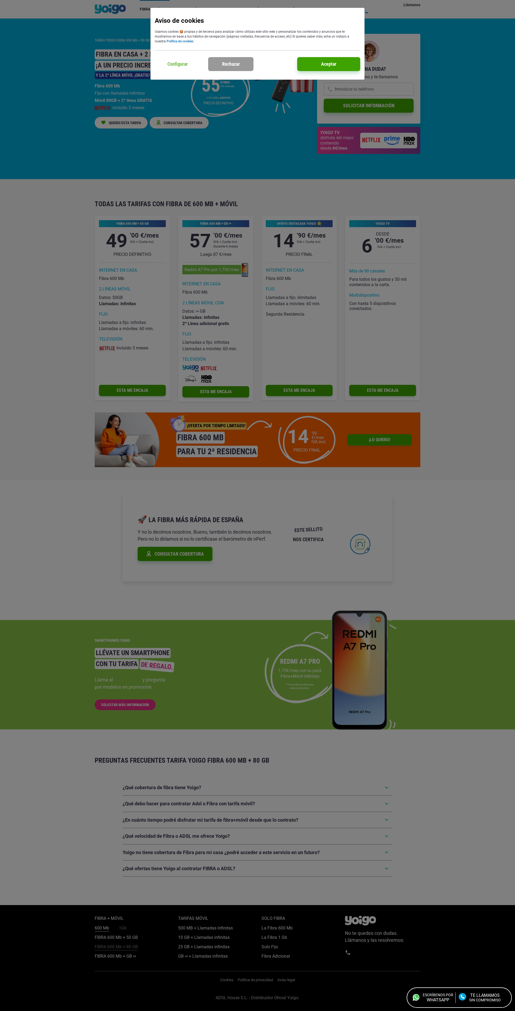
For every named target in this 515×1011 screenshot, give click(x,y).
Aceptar (328, 64)
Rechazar (231, 64)
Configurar (177, 64)
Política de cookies (180, 41)
